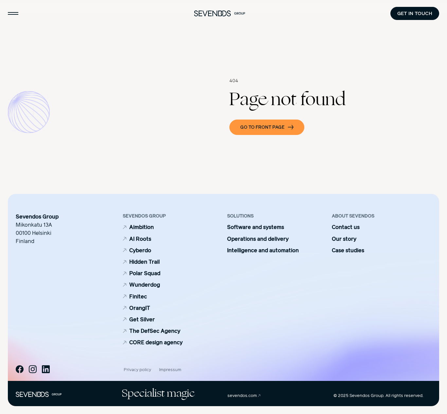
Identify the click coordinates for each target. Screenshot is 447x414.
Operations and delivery (258, 239)
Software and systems (255, 227)
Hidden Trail (144, 262)
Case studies (348, 250)
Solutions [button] (240, 216)
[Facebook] (20, 369)
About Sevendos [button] (353, 216)
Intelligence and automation (263, 250)
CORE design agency (156, 342)
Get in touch (414, 13)
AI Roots (140, 239)
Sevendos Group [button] (144, 216)
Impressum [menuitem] (170, 370)
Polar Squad (144, 273)
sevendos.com (242, 396)
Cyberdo (140, 250)
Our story (344, 239)
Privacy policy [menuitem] (137, 370)
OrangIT (139, 308)
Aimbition (141, 227)
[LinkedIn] (46, 369)
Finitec (138, 296)
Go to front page (262, 127)
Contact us (346, 227)
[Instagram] (33, 369)
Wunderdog (144, 285)
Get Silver (142, 319)
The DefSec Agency (154, 331)
